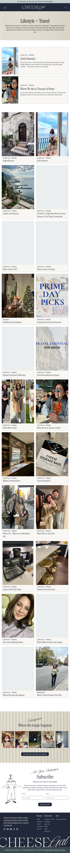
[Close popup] (65, 402)
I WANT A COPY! (35, 449)
